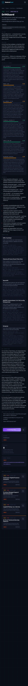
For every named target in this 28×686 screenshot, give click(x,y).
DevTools (12, 8)
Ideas (7, 8)
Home (3, 8)
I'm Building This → (12, 429)
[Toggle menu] (25, 2)
